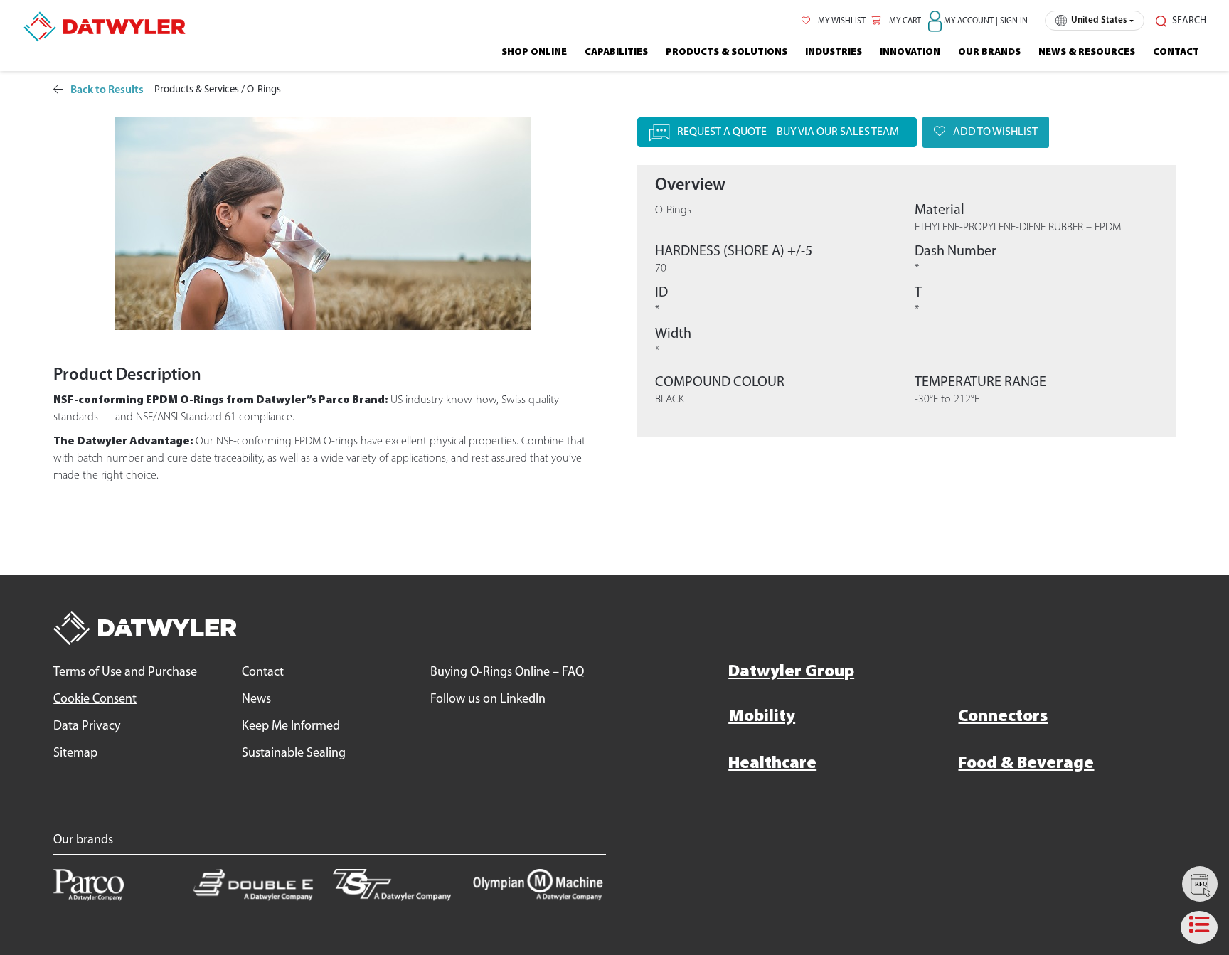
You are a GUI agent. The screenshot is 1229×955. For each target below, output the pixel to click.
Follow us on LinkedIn (488, 699)
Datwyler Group (791, 672)
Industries (833, 52)
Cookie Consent (95, 699)
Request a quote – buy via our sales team (788, 132)
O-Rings (264, 90)
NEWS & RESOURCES (1086, 52)
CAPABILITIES (616, 52)
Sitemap (75, 753)
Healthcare (772, 763)
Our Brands (989, 52)
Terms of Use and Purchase (125, 672)
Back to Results (107, 90)
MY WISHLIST (841, 21)
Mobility (761, 716)
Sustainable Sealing (294, 753)
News (256, 699)
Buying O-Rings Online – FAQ (507, 672)
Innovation (910, 52)
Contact (1176, 52)
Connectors (1003, 716)
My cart (904, 21)
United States (1099, 20)
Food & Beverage (1026, 763)
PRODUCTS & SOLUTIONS (726, 52)
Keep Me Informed (291, 726)
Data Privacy (86, 726)
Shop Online (534, 52)
